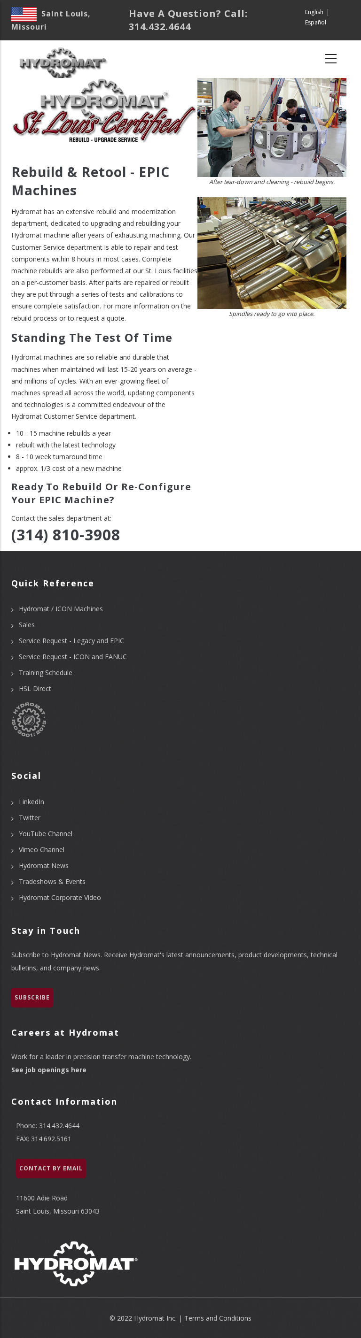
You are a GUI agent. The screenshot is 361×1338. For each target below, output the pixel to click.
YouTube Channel (45, 833)
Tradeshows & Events (52, 881)
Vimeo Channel (41, 849)
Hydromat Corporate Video (60, 897)
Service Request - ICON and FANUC (73, 656)
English (314, 12)
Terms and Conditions (217, 1318)
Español (315, 22)
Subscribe (32, 997)
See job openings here (48, 1069)
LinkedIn (31, 801)
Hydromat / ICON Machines (61, 608)
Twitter (29, 817)
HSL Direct (35, 688)
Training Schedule (45, 672)
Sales (27, 624)
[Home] (62, 59)
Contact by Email (51, 1168)
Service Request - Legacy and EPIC (71, 640)
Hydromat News (44, 865)
